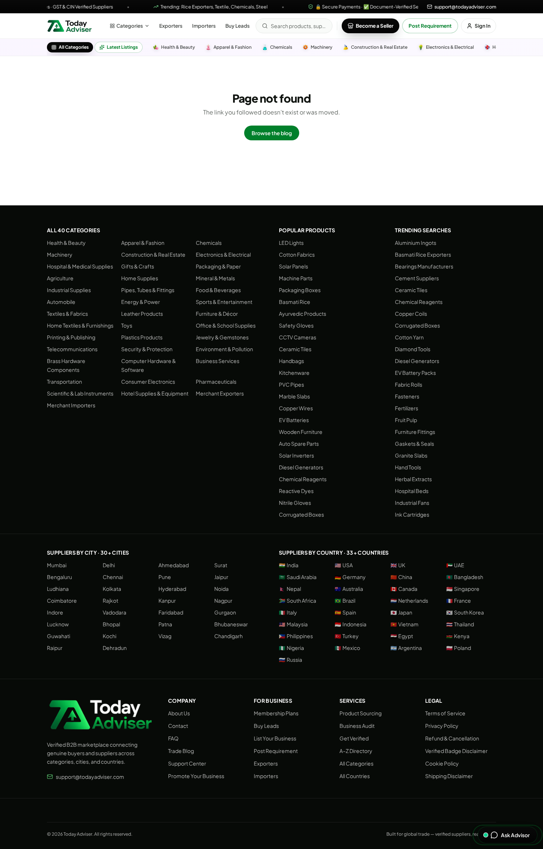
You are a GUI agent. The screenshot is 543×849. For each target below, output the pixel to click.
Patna (165, 624)
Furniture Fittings (415, 431)
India (288, 565)
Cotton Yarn (409, 337)
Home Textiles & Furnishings (80, 325)
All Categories (74, 47)
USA (344, 565)
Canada (403, 588)
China (401, 577)
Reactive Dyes (296, 490)
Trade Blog (181, 750)
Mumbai (56, 565)
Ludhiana (58, 588)
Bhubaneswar (231, 624)
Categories (129, 26)
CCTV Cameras (297, 337)
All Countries (354, 776)
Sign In (483, 26)
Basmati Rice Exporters (423, 254)
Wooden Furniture (300, 431)
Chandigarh (228, 636)
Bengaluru (59, 577)
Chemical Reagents (303, 479)
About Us (179, 713)
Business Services (217, 360)
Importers (204, 26)
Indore (55, 612)
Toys (126, 325)
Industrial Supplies (69, 290)
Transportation (64, 381)
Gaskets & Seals (414, 443)
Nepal (290, 588)
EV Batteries (294, 420)
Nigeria (291, 647)
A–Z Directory (355, 750)
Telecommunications (72, 349)
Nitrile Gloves (295, 502)
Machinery (59, 254)
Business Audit (357, 725)
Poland (458, 647)
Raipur (54, 647)
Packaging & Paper (218, 266)
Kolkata (112, 588)
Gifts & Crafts (137, 266)
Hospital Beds (411, 490)
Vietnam (404, 624)
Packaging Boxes (300, 290)
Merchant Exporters (220, 393)
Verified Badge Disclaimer (456, 750)
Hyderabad (172, 588)
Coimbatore (62, 600)
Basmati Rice (294, 301)
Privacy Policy (441, 725)
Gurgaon (225, 612)
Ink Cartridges (412, 514)
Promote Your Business (196, 776)
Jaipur (221, 577)
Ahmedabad (173, 565)
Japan (401, 612)
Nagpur (223, 600)
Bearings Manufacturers (424, 266)
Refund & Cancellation (452, 738)
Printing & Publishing (71, 337)
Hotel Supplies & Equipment (154, 393)
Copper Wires (296, 408)
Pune (164, 577)
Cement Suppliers (417, 278)
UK (397, 565)
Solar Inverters (296, 455)
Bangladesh (464, 577)
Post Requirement (430, 26)
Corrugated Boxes (301, 514)
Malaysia (293, 624)
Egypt (401, 636)
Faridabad (170, 612)
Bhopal (111, 624)
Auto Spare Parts (299, 443)
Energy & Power (140, 301)
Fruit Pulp (406, 420)
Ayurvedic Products (302, 313)
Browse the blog (272, 133)
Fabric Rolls (408, 384)
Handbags (291, 360)
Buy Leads (237, 26)
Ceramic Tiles (295, 349)
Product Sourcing (360, 713)
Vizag (164, 636)
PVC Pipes (291, 384)
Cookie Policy (442, 763)
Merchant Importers (71, 405)
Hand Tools (408, 467)
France (458, 600)
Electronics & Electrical (223, 254)
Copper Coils (411, 313)
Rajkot (110, 600)
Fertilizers (406, 408)
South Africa (297, 600)
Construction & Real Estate (153, 254)
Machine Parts (296, 278)
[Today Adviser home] (69, 25)
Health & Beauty (66, 242)
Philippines (296, 636)
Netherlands (409, 600)
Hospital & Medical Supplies (80, 266)
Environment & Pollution (224, 349)
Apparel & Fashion (142, 242)
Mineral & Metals (215, 278)
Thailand (460, 624)
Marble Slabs (294, 396)
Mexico (347, 647)
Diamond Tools (412, 349)
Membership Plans (276, 713)
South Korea (465, 612)
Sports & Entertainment (224, 301)
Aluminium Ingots (415, 242)
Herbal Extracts (413, 479)
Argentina (406, 647)
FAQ (173, 738)
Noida (221, 588)
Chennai (113, 577)
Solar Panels (293, 266)
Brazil (345, 600)
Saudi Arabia (298, 577)
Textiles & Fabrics (67, 313)
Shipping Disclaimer (449, 776)
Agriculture (60, 278)
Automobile (61, 301)
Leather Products (142, 313)
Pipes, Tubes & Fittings (147, 290)
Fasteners (407, 396)
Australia (349, 588)
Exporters (170, 26)
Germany (350, 577)
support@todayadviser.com (90, 776)
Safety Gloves (296, 325)
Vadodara (114, 612)
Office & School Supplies (226, 325)
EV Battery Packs (415, 372)
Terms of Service (445, 713)
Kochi (109, 636)
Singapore (462, 588)
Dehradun (115, 647)
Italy (288, 612)
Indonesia (350, 624)
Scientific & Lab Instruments (80, 393)
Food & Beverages (218, 290)
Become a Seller (374, 26)
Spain (345, 612)
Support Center (187, 763)
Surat (220, 565)
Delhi (109, 565)
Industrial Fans (412, 502)
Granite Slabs (411, 455)
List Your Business (275, 738)
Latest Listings (122, 47)
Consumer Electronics (148, 381)
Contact (178, 725)
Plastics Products (142, 337)
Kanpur (167, 600)
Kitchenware (294, 372)
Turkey (347, 636)
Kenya (457, 636)
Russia (290, 659)
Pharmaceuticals (216, 381)
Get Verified (354, 738)
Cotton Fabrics (297, 254)
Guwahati (58, 636)
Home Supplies (139, 278)
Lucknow (58, 624)
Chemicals (209, 242)
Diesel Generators (301, 467)
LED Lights (291, 242)
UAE (455, 565)
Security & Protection (147, 349)
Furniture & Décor (217, 313)
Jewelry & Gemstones (222, 337)
